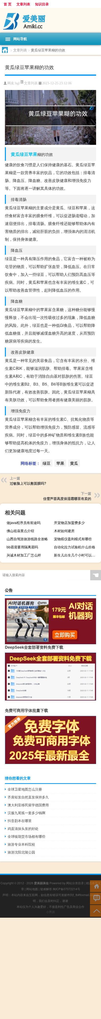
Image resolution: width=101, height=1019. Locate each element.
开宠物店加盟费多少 (69, 522)
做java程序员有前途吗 (23, 522)
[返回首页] (95, 885)
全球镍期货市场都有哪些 (26, 836)
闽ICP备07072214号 (66, 889)
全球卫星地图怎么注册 (25, 789)
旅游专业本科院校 (21, 844)
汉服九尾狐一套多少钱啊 (26, 812)
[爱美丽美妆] (50, 20)
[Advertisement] (50, 968)
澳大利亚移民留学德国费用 (28, 804)
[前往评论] (95, 898)
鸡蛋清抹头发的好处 (23, 828)
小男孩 (50, 912)
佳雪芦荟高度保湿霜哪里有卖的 (67, 498)
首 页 (8, 3)
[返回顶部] (95, 910)
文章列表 (23, 3)
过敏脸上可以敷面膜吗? (28, 483)
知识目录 (42, 3)
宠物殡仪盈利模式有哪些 (73, 538)
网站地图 (32, 889)
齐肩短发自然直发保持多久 (28, 796)
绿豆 (24, 154)
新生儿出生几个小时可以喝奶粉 (77, 555)
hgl (17, 83)
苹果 (32, 154)
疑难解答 (46, 889)
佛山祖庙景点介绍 (20, 530)
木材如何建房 (64, 530)
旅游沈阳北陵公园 (21, 852)
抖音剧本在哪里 (20, 820)
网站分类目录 (75, 883)
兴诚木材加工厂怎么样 (24, 555)
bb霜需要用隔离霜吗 (22, 546)
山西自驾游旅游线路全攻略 (27, 538)
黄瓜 (15, 154)
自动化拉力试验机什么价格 (74, 546)
